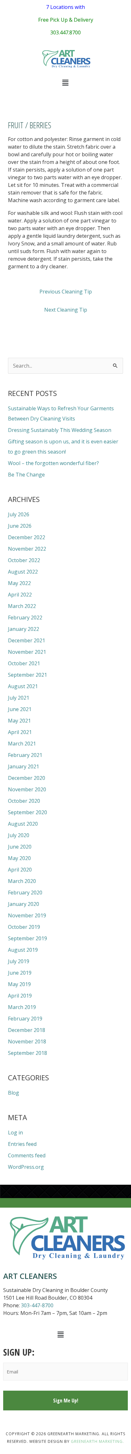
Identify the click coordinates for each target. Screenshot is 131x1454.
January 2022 (23, 628)
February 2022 (25, 617)
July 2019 (18, 961)
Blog (13, 1092)
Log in (15, 1132)
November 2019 (27, 915)
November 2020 (27, 789)
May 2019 (19, 984)
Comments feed (26, 1155)
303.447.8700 (65, 32)
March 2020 (22, 881)
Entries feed (22, 1143)
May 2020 (19, 858)
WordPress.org (26, 1166)
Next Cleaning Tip (65, 309)
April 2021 (20, 732)
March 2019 (22, 1007)
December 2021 (26, 640)
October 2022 (24, 560)
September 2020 (27, 812)
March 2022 (22, 606)
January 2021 (23, 766)
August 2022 (23, 571)
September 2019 (27, 938)
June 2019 (19, 972)
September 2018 (27, 1052)
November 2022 (27, 548)
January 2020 (23, 903)
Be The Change (26, 474)
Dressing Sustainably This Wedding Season (59, 430)
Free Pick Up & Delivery (65, 19)
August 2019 (23, 949)
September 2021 (27, 674)
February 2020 (25, 892)
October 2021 (24, 663)
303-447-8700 (37, 1305)
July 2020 (18, 835)
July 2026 (18, 514)
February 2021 (25, 755)
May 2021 (19, 720)
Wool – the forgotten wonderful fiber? (53, 463)
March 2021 (22, 743)
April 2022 (20, 594)
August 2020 (23, 823)
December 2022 (26, 537)
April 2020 (20, 869)
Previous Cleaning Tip (65, 291)
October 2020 (24, 800)
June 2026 (19, 525)
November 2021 (27, 651)
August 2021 (23, 686)
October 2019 (24, 926)
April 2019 (20, 995)
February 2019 (25, 1018)
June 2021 (19, 709)
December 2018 (26, 1030)
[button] (65, 82)
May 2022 (19, 583)
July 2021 (18, 697)
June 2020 (19, 846)
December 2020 (26, 777)
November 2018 (27, 1041)
